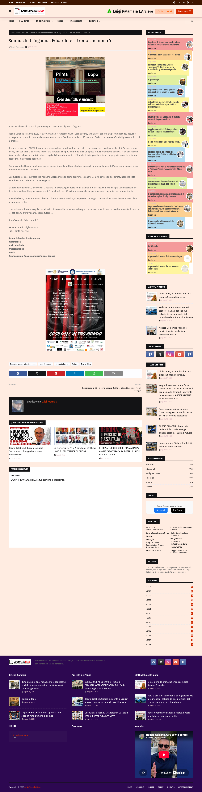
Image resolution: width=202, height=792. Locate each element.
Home (11, 2)
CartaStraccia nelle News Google (181, 528)
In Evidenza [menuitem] (23, 21)
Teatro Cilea (86, 364)
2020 (170, 613)
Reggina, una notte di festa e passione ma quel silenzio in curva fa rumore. (162, 130)
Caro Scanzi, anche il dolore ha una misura (164, 54)
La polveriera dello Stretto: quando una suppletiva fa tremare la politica (161, 90)
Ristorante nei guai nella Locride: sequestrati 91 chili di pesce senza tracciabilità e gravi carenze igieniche (162, 67)
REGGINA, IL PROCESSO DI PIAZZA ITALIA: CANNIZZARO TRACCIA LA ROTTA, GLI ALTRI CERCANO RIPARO (119, 451)
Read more (152, 48)
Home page (15, 33)
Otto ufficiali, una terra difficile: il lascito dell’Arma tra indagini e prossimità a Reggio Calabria (163, 104)
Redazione (20, 2)
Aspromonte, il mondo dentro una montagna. (165, 256)
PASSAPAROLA (176, 547)
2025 (170, 591)
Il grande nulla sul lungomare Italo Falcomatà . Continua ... (161, 222)
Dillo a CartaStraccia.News (157, 533)
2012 (170, 640)
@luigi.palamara (20, 735)
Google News (176, 538)
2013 (170, 636)
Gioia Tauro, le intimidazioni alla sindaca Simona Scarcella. (175, 295)
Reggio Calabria (61, 364)
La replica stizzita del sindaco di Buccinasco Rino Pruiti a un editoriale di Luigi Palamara (162, 154)
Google (149, 536)
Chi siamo (42, 2)
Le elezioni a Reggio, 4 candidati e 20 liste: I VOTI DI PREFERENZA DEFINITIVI (75, 450)
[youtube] (179, 354)
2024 (170, 596)
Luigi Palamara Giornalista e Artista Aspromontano (155, 545)
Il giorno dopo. (154, 79)
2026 (170, 587)
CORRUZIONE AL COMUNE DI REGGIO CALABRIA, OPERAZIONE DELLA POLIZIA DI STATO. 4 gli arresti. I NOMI (105, 685)
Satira (74, 364)
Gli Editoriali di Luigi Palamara (180, 534)
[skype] (192, 2)
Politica (170, 478)
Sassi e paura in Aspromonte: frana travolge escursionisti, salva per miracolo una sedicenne (175, 412)
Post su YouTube (153, 550)
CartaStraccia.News (58, 2)
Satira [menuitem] (60, 21)
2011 (170, 644)
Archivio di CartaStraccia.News (154, 528)
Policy (160, 787)
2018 (170, 622)
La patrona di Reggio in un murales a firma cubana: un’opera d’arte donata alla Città (164, 43)
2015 (170, 627)
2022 (170, 604)
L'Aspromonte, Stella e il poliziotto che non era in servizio (176, 445)
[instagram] (184, 2)
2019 (170, 618)
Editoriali (170, 469)
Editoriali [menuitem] (93, 21)
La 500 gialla (153, 246)
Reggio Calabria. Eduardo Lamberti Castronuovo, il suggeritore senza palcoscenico (26, 451)
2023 (170, 600)
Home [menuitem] (11, 21)
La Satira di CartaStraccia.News (179, 543)
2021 (170, 609)
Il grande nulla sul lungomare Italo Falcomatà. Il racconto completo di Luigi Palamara (166, 195)
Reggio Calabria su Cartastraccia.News (179, 551)
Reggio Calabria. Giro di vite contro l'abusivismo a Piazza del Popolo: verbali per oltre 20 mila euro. (166, 169)
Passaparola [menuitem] (76, 21)
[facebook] (174, 2)
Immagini (150, 539)
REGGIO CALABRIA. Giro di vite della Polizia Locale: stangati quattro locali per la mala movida (175, 429)
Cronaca (170, 464)
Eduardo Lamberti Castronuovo (34, 33)
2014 (170, 631)
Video (170, 487)
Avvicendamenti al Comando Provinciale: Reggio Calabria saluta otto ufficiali (163, 182)
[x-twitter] (179, 2)
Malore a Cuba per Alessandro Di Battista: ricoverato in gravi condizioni (164, 118)
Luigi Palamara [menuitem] (43, 21)
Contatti (31, 2)
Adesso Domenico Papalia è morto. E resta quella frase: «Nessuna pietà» (173, 331)
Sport (170, 482)
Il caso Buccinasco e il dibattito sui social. (164, 142)
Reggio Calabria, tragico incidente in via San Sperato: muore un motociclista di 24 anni (106, 701)
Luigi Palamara (17, 47)
